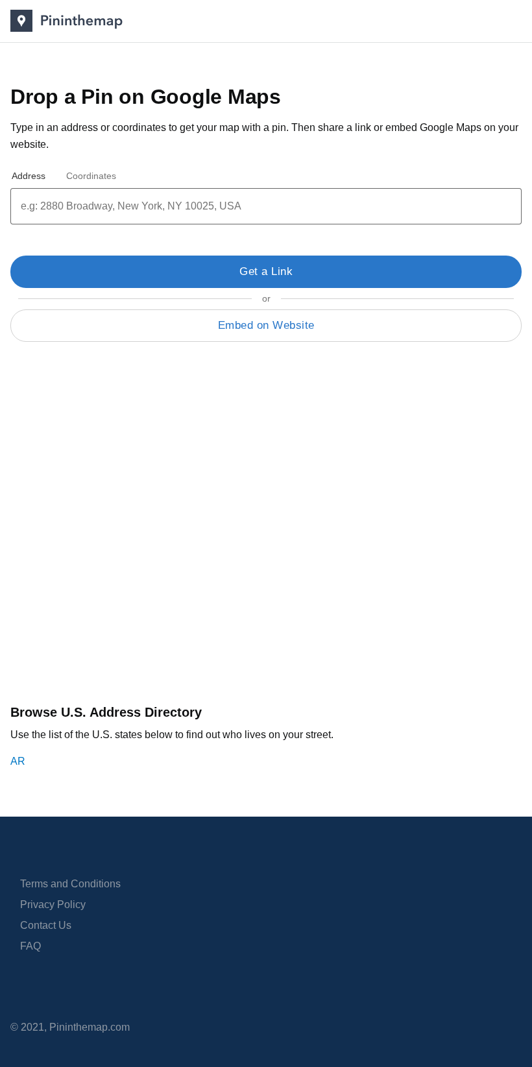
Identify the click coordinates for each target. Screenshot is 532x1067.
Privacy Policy (53, 904)
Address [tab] (28, 176)
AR (17, 761)
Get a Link (266, 271)
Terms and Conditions (70, 883)
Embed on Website (266, 325)
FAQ (30, 946)
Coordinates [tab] (91, 176)
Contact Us (45, 925)
